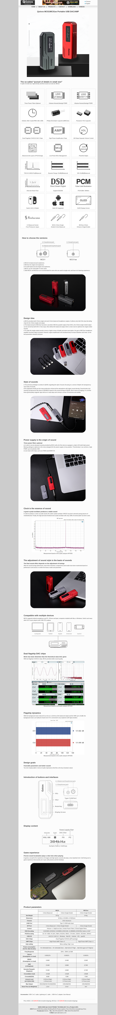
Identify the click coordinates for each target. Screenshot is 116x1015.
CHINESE (82, 6)
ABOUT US (41, 6)
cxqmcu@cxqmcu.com (60, 1012)
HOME (33, 6)
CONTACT (62, 6)
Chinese (88, 1)
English (88, 3)
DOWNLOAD (72, 6)
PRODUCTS (51, 6)
